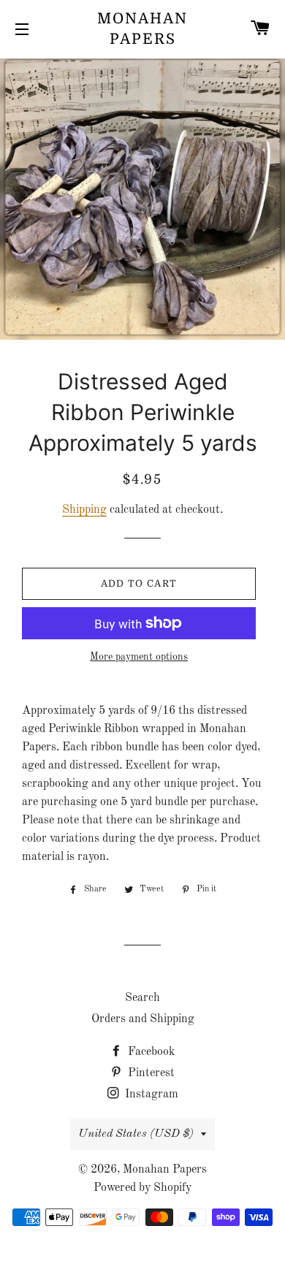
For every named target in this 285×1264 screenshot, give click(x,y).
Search (142, 998)
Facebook (150, 1052)
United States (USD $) (136, 1134)
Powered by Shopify (142, 1188)
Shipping (84, 510)
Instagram (150, 1094)
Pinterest (150, 1073)
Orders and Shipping (142, 1019)
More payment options (139, 657)
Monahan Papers (142, 28)
